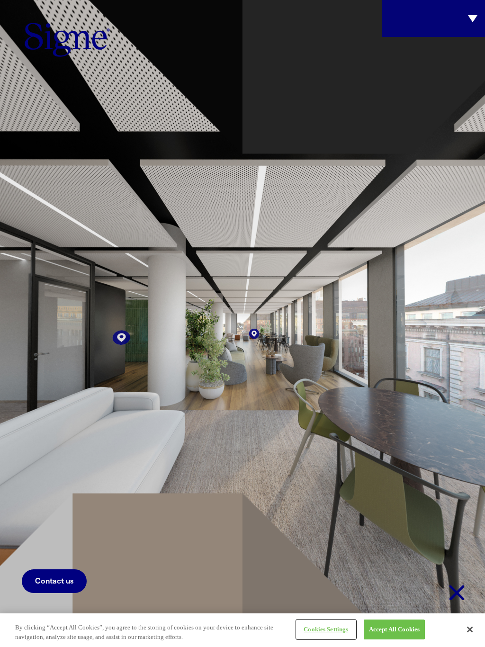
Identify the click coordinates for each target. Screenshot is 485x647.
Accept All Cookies (394, 629)
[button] (54, 581)
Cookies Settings (326, 629)
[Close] (469, 629)
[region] (242, 630)
